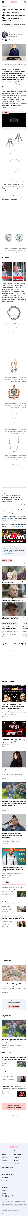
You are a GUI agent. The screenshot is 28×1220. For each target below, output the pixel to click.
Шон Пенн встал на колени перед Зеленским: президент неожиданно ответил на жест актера (13, 919)
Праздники (17, 1157)
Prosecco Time (5, 1181)
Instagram (5, 553)
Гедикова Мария (13, 33)
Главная (4, 6)
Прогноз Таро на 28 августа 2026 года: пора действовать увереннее (14, 985)
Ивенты (4, 1184)
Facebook (11, 552)
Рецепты (4, 1161)
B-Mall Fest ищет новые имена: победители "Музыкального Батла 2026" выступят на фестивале (13, 707)
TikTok (10, 553)
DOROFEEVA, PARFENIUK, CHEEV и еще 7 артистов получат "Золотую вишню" (14, 741)
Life (3, 1151)
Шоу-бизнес (17, 1154)
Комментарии (9, 644)
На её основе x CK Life (7, 1167)
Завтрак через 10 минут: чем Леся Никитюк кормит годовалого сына (13, 888)
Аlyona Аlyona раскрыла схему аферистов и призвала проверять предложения (12, 835)
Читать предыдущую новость (9, 623)
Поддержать (15, 1006)
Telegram (6, 552)
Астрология (5, 1157)
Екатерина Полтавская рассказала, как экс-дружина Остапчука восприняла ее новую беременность (14, 804)
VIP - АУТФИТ (17, 1164)
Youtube (16, 552)
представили (6, 519)
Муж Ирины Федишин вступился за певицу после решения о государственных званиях (13, 904)
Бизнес (4, 1154)
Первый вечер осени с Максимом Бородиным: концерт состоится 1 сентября (12, 869)
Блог (3, 1164)
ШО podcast (5, 1178)
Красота (9, 6)
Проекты (16, 1151)
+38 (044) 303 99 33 (14, 1107)
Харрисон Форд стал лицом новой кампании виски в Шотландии (10, 629)
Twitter (20, 552)
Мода (10, 560)
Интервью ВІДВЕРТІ (7, 1174)
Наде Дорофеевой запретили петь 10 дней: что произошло (13, 771)
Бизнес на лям (5, 1187)
